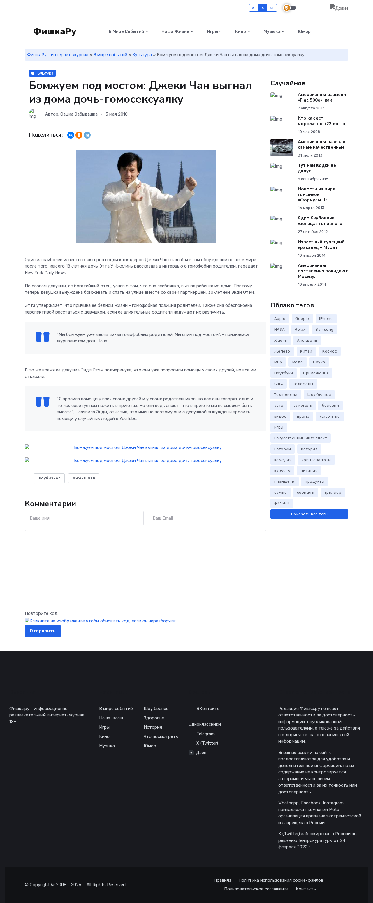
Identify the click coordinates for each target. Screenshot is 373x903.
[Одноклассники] (78, 135)
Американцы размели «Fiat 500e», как (322, 97)
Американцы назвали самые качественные (321, 144)
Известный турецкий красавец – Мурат (321, 244)
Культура (142, 54)
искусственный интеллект (300, 438)
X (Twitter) (207, 743)
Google (302, 318)
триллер (333, 492)
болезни (330, 405)
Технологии (286, 394)
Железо (282, 351)
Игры (212, 31)
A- (254, 7)
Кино (240, 31)
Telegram (205, 733)
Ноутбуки (283, 373)
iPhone (326, 318)
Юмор (304, 31)
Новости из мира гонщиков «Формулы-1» (316, 194)
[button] (345, 31)
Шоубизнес (49, 478)
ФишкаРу (53, 31)
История (153, 727)
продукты (314, 481)
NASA (279, 329)
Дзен (201, 752)
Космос (329, 351)
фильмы (282, 503)
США (278, 384)
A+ (272, 7)
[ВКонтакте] (70, 135)
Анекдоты (307, 340)
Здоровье (154, 717)
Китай (306, 351)
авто (279, 405)
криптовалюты (316, 460)
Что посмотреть (161, 736)
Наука (319, 362)
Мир (278, 362)
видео (280, 416)
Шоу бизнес (319, 394)
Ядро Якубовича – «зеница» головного (320, 220)
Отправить (43, 630)
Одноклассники (205, 724)
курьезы (282, 470)
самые (280, 492)
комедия (283, 460)
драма (303, 416)
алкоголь (302, 405)
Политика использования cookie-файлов (280, 880)
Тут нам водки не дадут (317, 168)
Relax (300, 329)
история (309, 449)
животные (330, 416)
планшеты (284, 481)
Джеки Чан (84, 478)
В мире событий (126, 31)
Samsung (325, 329)
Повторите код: (41, 613)
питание (309, 470)
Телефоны (303, 384)
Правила (222, 880)
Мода (297, 362)
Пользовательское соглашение (256, 889)
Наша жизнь (175, 31)
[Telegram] (87, 135)
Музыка (272, 31)
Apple (280, 318)
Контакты (306, 889)
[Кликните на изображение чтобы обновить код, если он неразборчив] (100, 621)
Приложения (316, 373)
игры (279, 427)
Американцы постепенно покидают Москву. (323, 271)
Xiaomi (280, 340)
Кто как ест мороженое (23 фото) (322, 121)
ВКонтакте (207, 708)
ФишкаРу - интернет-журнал (57, 54)
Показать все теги (309, 514)
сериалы (305, 492)
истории (282, 449)
